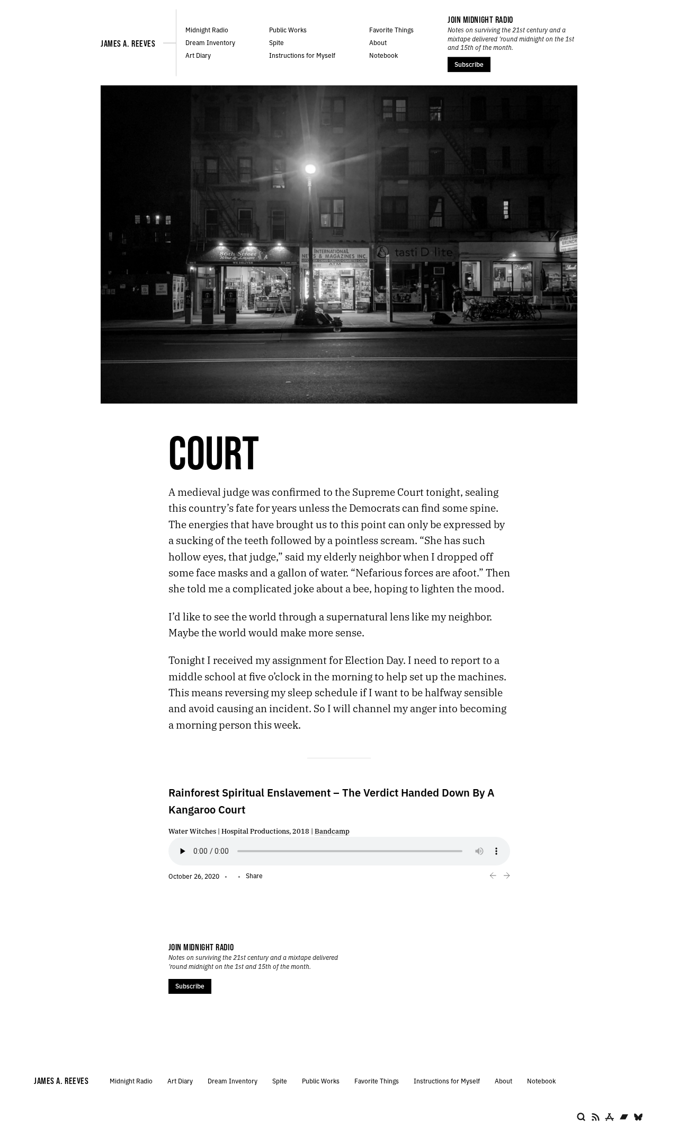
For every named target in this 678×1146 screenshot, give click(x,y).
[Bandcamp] (624, 1117)
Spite (276, 42)
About (378, 42)
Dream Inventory (210, 42)
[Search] (581, 1117)
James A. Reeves (128, 43)
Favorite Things (391, 29)
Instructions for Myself (302, 54)
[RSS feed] (595, 1117)
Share (254, 875)
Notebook (383, 54)
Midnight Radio (206, 29)
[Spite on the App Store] (609, 1117)
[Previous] (493, 876)
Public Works (288, 29)
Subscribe (469, 63)
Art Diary (198, 54)
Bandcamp (332, 831)
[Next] (507, 876)
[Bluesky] (638, 1117)
